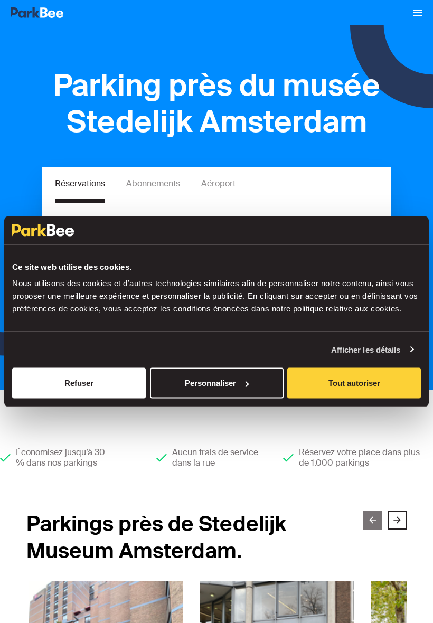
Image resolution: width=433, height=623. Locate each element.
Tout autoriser (354, 383)
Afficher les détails (366, 349)
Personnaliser (210, 383)
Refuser (78, 383)
